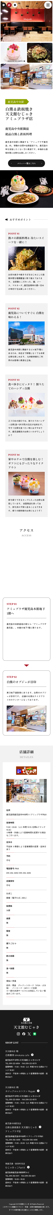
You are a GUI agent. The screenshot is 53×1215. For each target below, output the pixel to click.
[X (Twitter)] (29, 1033)
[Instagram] (18, 1033)
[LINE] (34, 1033)
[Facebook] (23, 1033)
